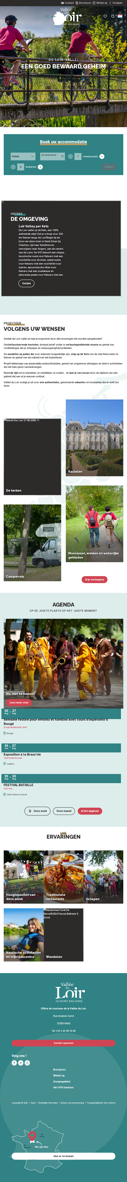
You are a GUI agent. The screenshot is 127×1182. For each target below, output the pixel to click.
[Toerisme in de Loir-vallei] (69, 16)
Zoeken (109, 167)
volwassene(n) (90, 156)
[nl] (120, 16)
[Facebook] (14, 1063)
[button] (113, 16)
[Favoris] (105, 16)
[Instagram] (27, 1063)
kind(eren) (31, 167)
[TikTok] (20, 1063)
